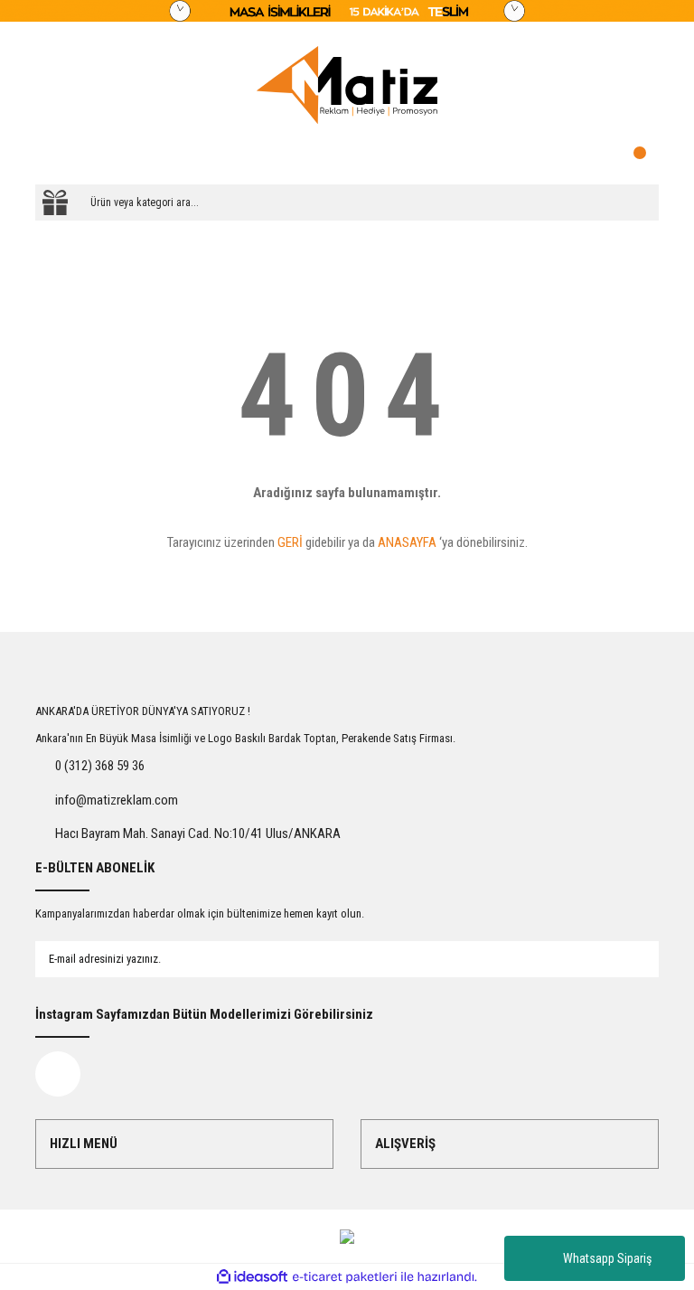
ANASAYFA (407, 542)
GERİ (290, 542)
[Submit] (627, 959)
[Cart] (641, 157)
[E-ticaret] (345, 1276)
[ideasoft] (252, 1276)
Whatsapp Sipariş (607, 1258)
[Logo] (347, 85)
